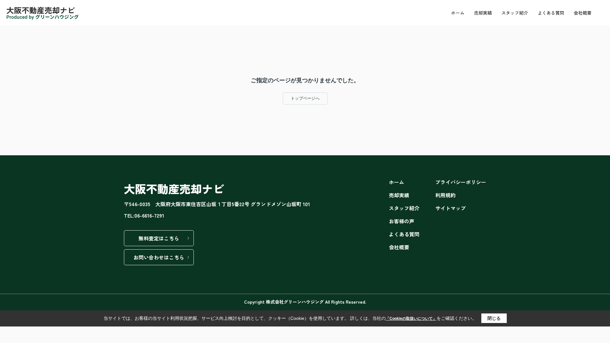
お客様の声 (401, 221)
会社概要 (583, 13)
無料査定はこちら (159, 238)
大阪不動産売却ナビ (174, 188)
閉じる (494, 318)
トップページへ (305, 98)
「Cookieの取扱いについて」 (411, 318)
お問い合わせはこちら (158, 257)
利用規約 (445, 195)
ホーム (457, 13)
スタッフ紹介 (514, 13)
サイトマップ (450, 208)
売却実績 (483, 13)
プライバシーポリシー (460, 182)
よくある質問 (551, 13)
